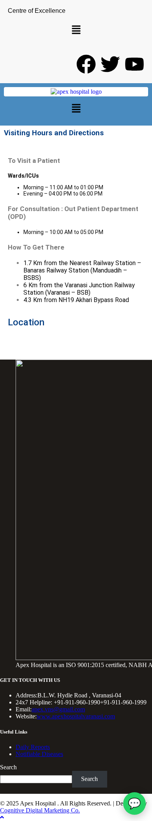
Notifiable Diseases (39, 754)
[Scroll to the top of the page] (2, 817)
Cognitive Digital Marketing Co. (40, 810)
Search (8, 767)
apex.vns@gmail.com (58, 709)
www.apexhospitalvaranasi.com (76, 716)
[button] (76, 30)
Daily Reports (33, 747)
